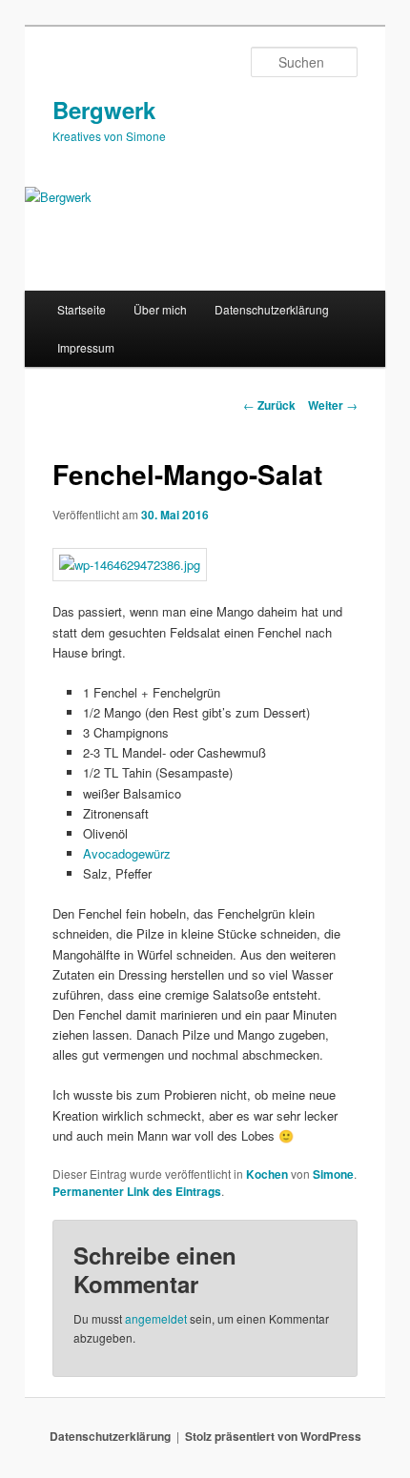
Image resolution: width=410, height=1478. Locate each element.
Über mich (160, 309)
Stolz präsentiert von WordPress (273, 1436)
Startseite (81, 309)
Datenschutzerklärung (272, 309)
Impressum (85, 347)
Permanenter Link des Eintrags (136, 1191)
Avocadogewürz (127, 853)
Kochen (267, 1174)
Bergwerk (103, 109)
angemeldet (156, 1318)
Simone (333, 1174)
